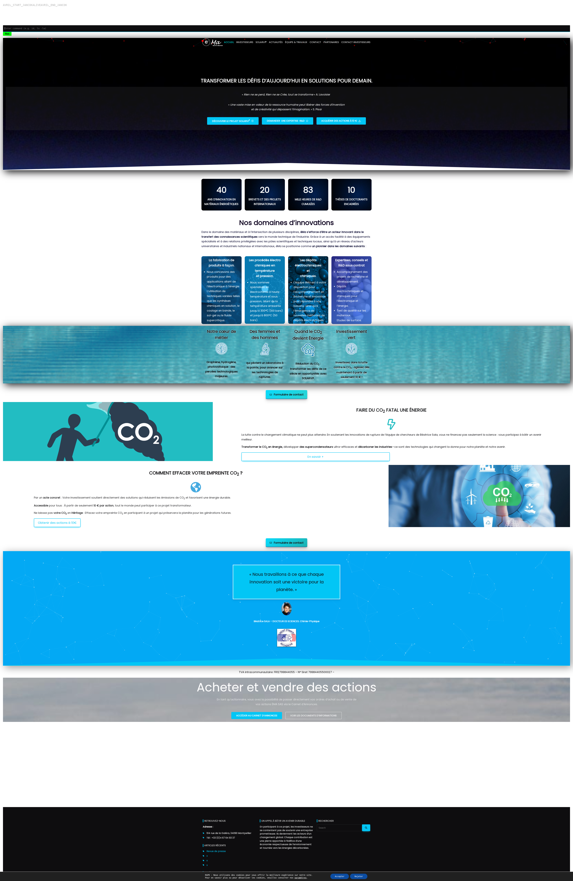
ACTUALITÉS (276, 42)
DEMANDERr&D (286, 121)
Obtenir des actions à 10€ (57, 523)
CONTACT (315, 42)
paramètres (300, 878)
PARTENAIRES (331, 42)
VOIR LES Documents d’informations (313, 715)
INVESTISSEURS (244, 42)
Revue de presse (216, 851)
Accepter (339, 876)
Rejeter (359, 876)
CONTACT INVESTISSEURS (355, 42)
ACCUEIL (229, 42)
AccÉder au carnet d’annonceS (256, 715)
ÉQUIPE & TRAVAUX (296, 42)
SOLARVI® (261, 42)
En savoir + (315, 456)
